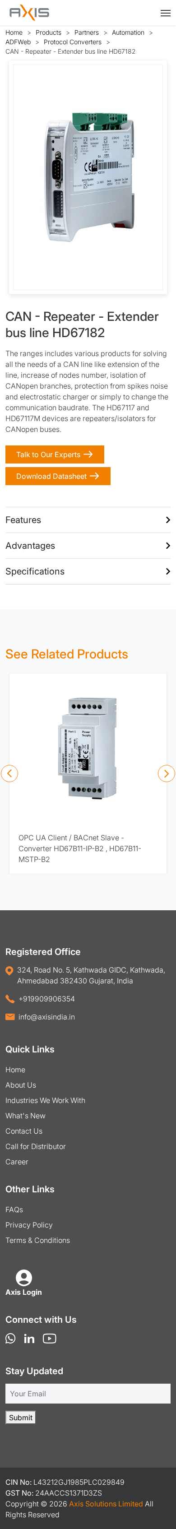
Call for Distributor (35, 1146)
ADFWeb (18, 42)
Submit (20, 1417)
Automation (128, 32)
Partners (86, 32)
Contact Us (23, 1130)
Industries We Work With (45, 1100)
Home (14, 32)
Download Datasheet (51, 476)
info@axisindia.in (47, 1016)
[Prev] (9, 773)
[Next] (166, 773)
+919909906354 (47, 998)
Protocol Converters (73, 42)
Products (48, 32)
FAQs (14, 1209)
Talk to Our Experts (48, 454)
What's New (25, 1115)
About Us (20, 1084)
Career (16, 1161)
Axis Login (23, 1292)
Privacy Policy (29, 1224)
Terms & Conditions (37, 1240)
